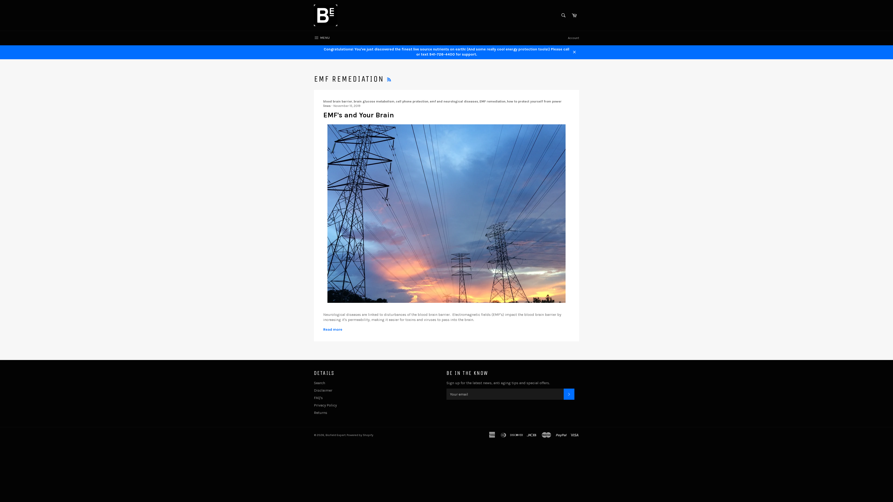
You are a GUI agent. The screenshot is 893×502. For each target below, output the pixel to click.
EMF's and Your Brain (358, 115)
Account (573, 38)
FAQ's (318, 398)
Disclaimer (323, 390)
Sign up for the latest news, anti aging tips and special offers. (498, 383)
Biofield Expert (336, 435)
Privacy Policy (325, 405)
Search (319, 383)
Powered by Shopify (360, 435)
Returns (320, 412)
